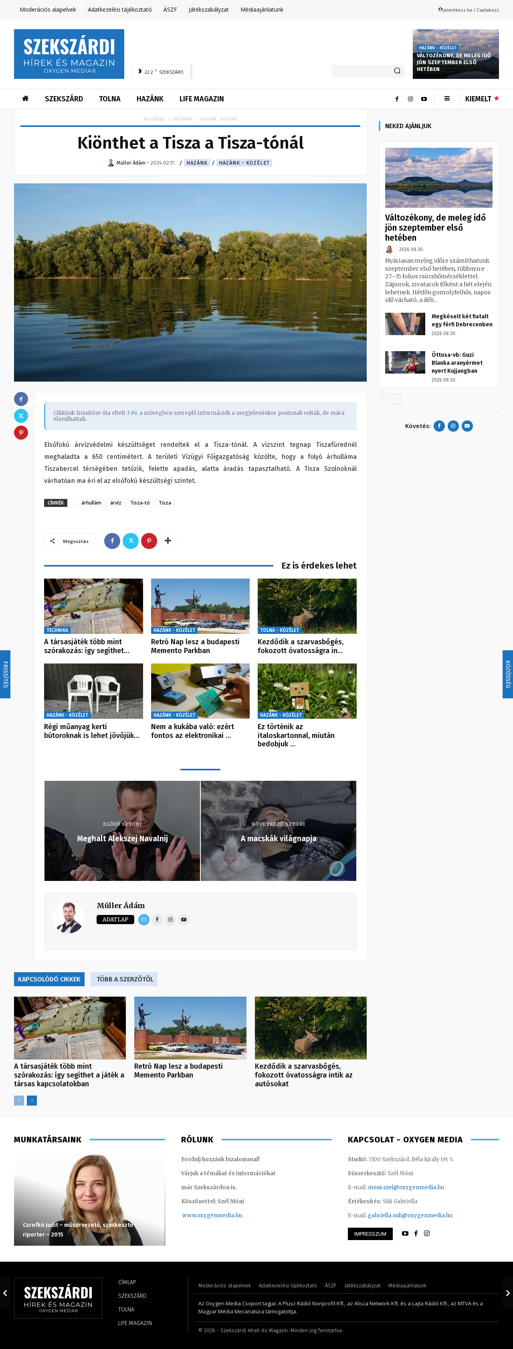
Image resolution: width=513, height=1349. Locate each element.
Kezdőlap (154, 118)
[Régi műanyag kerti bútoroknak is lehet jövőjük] (93, 691)
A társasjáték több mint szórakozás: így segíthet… (86, 646)
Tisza (165, 502)
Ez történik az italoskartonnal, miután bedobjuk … (296, 735)
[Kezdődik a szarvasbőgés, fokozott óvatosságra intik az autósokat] (307, 606)
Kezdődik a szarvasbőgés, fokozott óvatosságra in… (300, 646)
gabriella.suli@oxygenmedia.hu (410, 1215)
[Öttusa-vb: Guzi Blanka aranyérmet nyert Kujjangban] (405, 362)
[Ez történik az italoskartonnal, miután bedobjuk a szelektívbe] (307, 691)
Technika (57, 630)
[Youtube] (424, 99)
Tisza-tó (140, 502)
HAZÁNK (182, 118)
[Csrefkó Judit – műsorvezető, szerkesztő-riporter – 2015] (89, 1200)
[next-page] (32, 1101)
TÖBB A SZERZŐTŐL (125, 979)
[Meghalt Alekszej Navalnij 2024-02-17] (5, 1293)
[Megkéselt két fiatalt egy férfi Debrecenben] (405, 324)
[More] (168, 541)
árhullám (91, 502)
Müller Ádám (121, 905)
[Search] (397, 71)
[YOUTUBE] (405, 1233)
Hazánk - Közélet (437, 48)
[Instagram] (410, 99)
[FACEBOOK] (416, 1233)
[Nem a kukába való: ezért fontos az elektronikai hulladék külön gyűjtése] (200, 691)
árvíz (115, 502)
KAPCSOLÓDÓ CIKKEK (49, 979)
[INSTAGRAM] (426, 1233)
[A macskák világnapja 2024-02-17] (508, 1293)
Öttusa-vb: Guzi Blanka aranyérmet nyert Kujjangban (457, 363)
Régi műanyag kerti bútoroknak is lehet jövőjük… (91, 731)
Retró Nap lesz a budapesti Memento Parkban (195, 646)
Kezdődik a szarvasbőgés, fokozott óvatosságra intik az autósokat (304, 1075)
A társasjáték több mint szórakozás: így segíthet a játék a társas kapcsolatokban (69, 1075)
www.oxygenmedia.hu (212, 1215)
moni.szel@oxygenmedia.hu (406, 1187)
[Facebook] (396, 99)
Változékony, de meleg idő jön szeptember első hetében (454, 62)
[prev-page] (19, 1101)
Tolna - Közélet (279, 630)
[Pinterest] (149, 541)
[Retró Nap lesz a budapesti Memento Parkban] (200, 606)
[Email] (143, 919)
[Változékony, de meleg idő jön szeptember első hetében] (439, 178)
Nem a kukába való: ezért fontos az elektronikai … (192, 731)
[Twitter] (131, 541)
